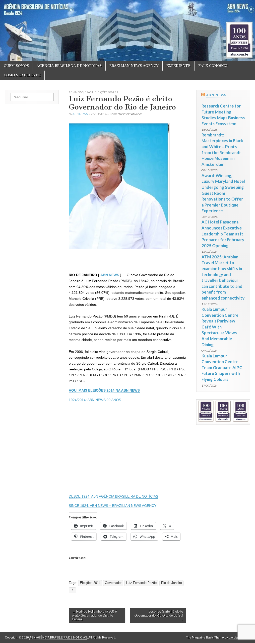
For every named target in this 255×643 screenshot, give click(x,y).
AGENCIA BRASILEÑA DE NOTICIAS (69, 66)
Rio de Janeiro (171, 583)
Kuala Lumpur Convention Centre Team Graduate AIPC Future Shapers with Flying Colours (221, 367)
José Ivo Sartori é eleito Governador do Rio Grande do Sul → (158, 615)
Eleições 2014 (104, 92)
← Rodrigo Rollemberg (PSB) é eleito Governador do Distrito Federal (94, 615)
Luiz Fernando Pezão (141, 583)
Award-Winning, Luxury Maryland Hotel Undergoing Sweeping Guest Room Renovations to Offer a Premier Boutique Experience (223, 193)
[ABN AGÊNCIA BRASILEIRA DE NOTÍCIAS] (127, 30)
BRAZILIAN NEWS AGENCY (134, 66)
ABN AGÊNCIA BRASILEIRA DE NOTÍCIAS (58, 637)
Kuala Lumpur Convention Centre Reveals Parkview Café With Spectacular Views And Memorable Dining (220, 327)
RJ (116, 92)
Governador (113, 583)
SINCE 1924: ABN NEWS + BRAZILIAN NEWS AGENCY (112, 506)
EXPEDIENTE (178, 66)
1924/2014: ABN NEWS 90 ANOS (95, 400)
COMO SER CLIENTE (22, 75)
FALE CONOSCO (212, 66)
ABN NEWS (76, 92)
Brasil (89, 92)
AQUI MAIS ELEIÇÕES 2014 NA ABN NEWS (104, 390)
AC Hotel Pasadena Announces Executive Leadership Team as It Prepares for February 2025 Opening (222, 233)
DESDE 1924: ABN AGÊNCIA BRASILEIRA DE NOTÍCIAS (113, 496)
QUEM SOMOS (16, 66)
